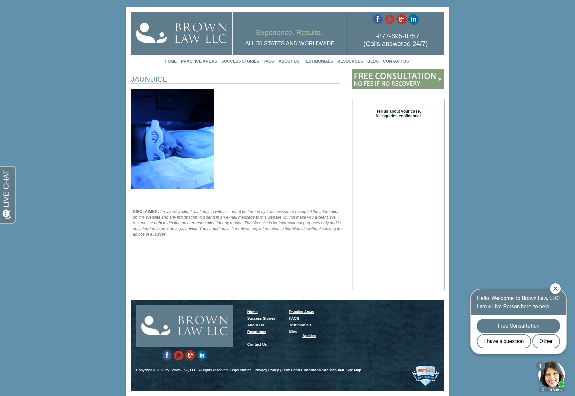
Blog (373, 61)
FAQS (269, 61)
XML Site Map (349, 370)
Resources (350, 61)
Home (171, 61)
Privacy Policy (267, 370)
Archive (309, 336)
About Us (289, 61)
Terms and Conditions (301, 370)
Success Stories (240, 61)
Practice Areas (199, 61)
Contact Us (396, 61)
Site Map (329, 370)
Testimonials (318, 61)
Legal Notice (241, 370)
